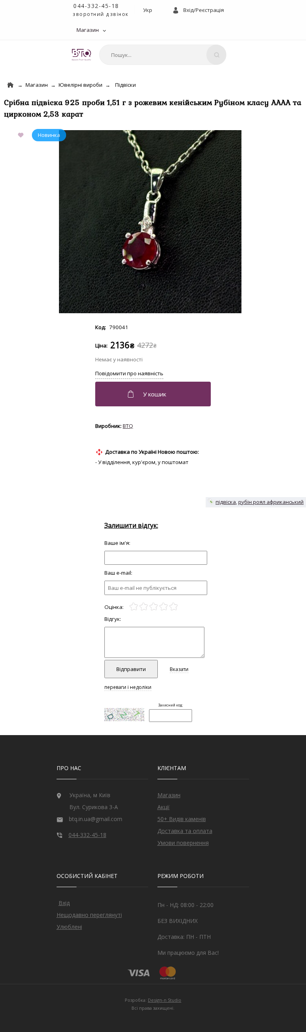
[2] (144, 607)
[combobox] (162, 55)
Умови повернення (183, 843)
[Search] (216, 55)
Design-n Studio (164, 1000)
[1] (134, 607)
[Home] (10, 85)
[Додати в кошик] (154, 394)
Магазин (87, 29)
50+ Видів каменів (181, 819)
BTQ (128, 425)
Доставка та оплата (184, 831)
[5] (173, 607)
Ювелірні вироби (80, 84)
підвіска (226, 501)
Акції (163, 807)
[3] (154, 607)
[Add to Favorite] (22, 135)
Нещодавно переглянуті (89, 915)
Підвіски (125, 84)
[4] (164, 607)
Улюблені (69, 927)
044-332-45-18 (96, 6)
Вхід (64, 903)
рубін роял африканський (271, 501)
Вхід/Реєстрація (203, 10)
